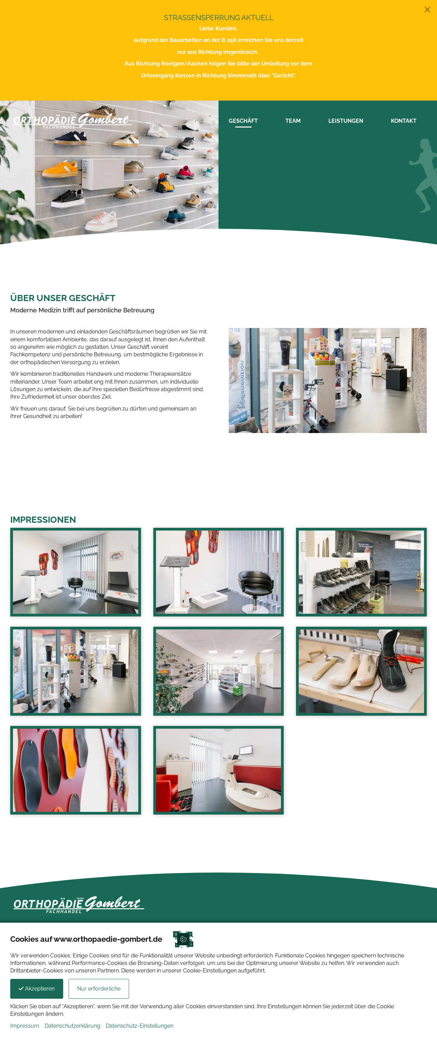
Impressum (24, 1026)
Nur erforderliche (99, 988)
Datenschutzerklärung (72, 1026)
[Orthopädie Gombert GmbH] (72, 120)
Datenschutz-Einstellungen (139, 1026)
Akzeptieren (39, 988)
